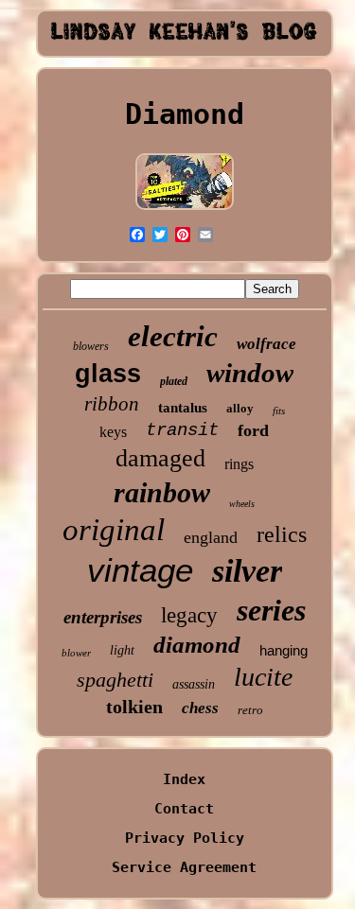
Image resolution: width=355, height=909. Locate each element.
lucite (263, 676)
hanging (283, 650)
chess (200, 708)
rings (239, 464)
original (113, 530)
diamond (196, 644)
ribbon (111, 404)
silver (247, 570)
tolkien (134, 706)
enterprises (102, 617)
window (249, 373)
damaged (160, 458)
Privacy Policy (184, 838)
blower (76, 652)
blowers (91, 346)
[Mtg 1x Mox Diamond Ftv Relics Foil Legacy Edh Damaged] (185, 209)
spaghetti (115, 679)
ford (253, 430)
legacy (189, 615)
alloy (240, 408)
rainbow (162, 492)
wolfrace (266, 344)
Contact (184, 808)
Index (184, 779)
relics (282, 534)
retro (250, 710)
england (211, 537)
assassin (193, 684)
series (271, 610)
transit (182, 430)
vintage (140, 569)
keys (113, 432)
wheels (242, 503)
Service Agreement (184, 867)
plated (173, 381)
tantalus (182, 407)
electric (173, 336)
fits (279, 410)
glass (108, 373)
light (122, 650)
